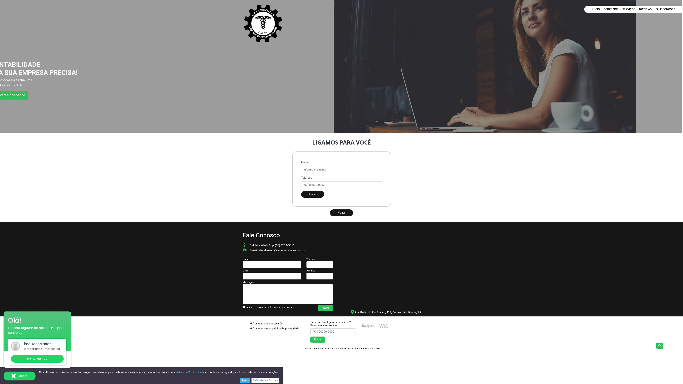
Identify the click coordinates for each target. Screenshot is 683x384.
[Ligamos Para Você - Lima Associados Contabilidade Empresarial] (263, 23)
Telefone (306, 177)
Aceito (245, 380)
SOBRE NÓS (611, 9)
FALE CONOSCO (665, 9)
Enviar (312, 194)
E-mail (246, 270)
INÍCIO (596, 9)
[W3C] (384, 325)
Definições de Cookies (265, 380)
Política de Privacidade (189, 372)
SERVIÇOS (628, 9)
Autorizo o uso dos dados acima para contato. (270, 307)
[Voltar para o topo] (660, 346)
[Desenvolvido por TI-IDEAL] (368, 325)
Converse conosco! (52, 97)
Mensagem (248, 282)
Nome (305, 162)
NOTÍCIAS (645, 9)
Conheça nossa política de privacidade (276, 328)
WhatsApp (40, 359)
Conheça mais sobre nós (268, 323)
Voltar (341, 212)
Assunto (310, 270)
